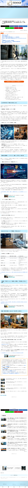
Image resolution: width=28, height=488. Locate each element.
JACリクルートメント (5, 344)
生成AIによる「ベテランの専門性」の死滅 (11, 89)
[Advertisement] (14, 13)
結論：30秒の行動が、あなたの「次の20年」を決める (12, 98)
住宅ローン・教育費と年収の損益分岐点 (14, 41)
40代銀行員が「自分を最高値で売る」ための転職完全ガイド (14, 81)
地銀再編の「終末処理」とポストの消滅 (11, 88)
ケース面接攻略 (12, 40)
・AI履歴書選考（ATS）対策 (6, 40)
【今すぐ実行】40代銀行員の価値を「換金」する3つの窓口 (13, 99)
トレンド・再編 (2, 395)
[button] (25, 245)
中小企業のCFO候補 (10, 38)
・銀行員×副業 (4, 42)
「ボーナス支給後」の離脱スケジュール (11, 92)
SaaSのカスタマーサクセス (16, 38)
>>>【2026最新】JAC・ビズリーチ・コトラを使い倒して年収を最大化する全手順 (12, 352)
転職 (5, 395)
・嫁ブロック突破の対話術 (5, 41)
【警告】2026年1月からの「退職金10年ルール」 (12, 91)
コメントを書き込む (14, 475)
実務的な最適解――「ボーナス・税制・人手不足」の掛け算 (13, 90)
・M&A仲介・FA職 (4, 38)
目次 (13, 85)
